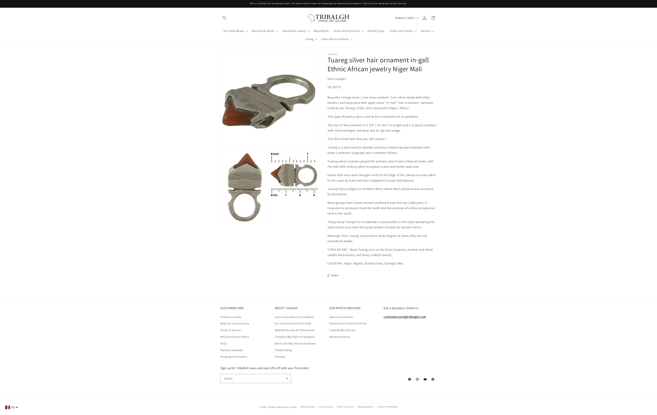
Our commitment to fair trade (293, 323)
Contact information (387, 406)
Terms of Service (230, 330)
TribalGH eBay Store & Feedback (295, 337)
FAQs (223, 343)
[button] (224, 18)
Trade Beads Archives (342, 330)
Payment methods (231, 350)
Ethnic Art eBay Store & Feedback (295, 343)
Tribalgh (271, 407)
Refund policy (308, 406)
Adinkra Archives (339, 337)
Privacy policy (326, 406)
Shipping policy (365, 406)
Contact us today (230, 317)
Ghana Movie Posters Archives (347, 323)
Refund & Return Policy (234, 337)
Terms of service (345, 406)
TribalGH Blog (283, 350)
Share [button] (334, 275)
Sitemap (280, 356)
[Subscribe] (286, 378)
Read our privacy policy (234, 323)
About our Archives (341, 317)
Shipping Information (233, 356)
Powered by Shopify (286, 407)
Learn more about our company (294, 317)
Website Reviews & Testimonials (295, 330)
